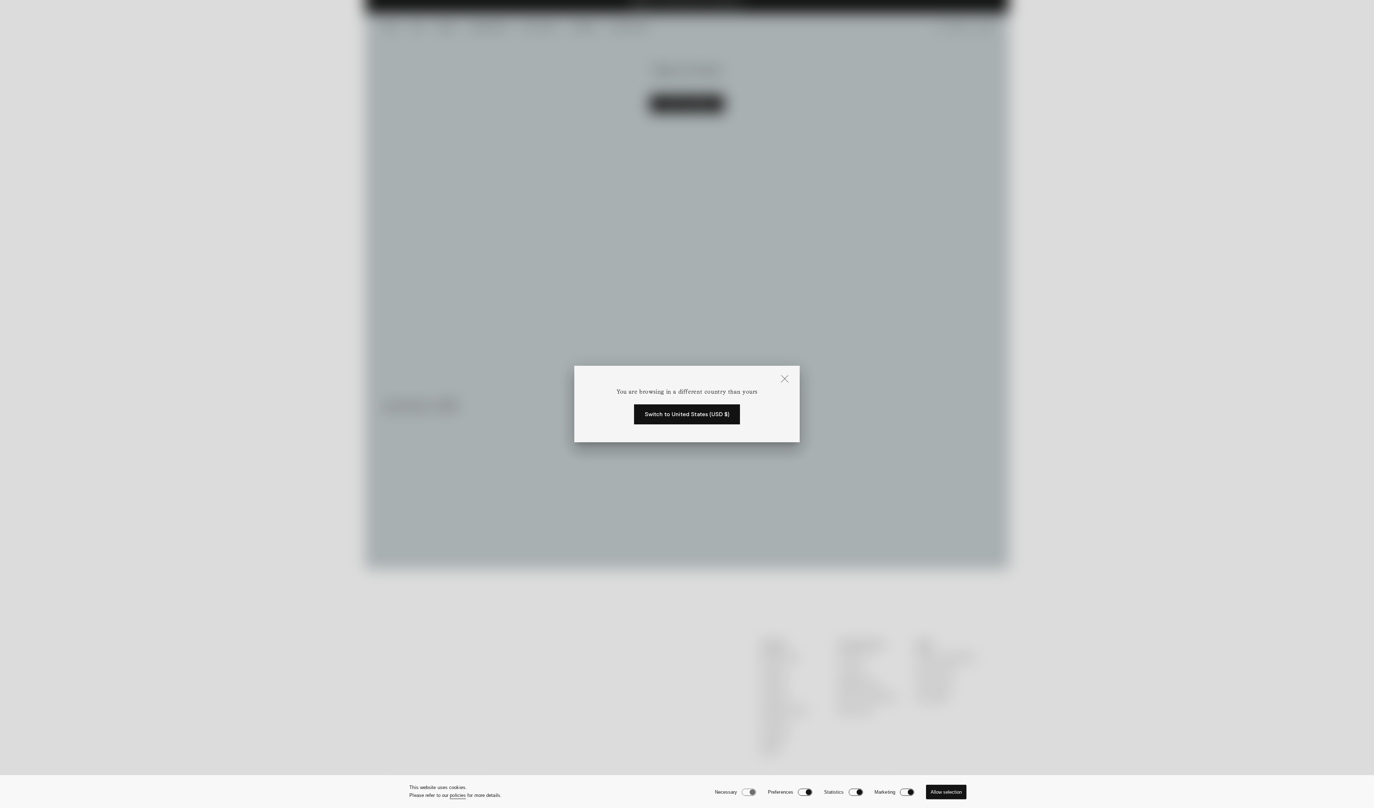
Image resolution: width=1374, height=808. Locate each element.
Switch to (687, 414)
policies (458, 795)
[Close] (785, 379)
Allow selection (946, 792)
